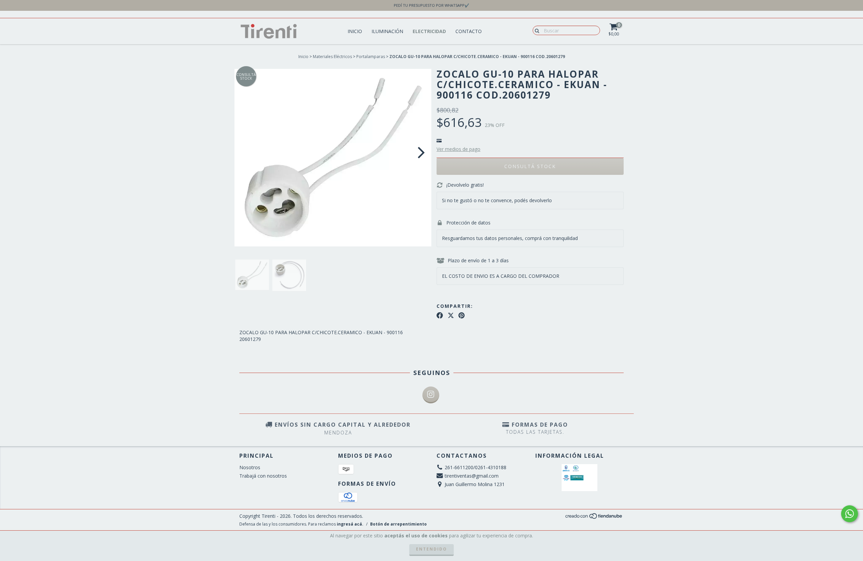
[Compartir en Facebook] (440, 315)
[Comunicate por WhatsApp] (849, 513)
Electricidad (429, 31)
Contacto (468, 31)
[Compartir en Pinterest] (461, 315)
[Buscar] (535, 30)
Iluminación (387, 31)
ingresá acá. (350, 524)
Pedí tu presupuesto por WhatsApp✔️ (431, 5)
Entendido (431, 549)
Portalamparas (370, 56)
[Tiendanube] (594, 517)
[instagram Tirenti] (430, 394)
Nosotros (249, 467)
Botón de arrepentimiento (398, 524)
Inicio (355, 31)
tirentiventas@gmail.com (472, 476)
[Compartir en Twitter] (451, 315)
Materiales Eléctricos (332, 56)
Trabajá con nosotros (263, 476)
